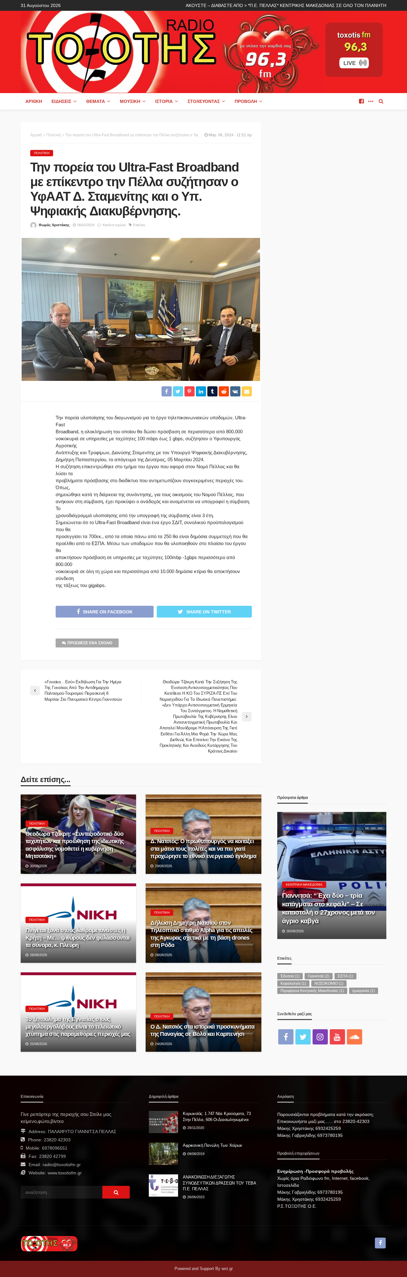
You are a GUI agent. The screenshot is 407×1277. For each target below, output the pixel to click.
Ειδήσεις (61, 101)
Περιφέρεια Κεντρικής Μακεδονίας (312, 991)
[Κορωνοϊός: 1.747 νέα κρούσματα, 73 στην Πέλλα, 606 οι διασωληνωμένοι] (163, 1122)
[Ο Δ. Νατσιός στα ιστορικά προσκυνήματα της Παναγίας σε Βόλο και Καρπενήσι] (203, 1012)
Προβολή (246, 101)
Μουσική (130, 101)
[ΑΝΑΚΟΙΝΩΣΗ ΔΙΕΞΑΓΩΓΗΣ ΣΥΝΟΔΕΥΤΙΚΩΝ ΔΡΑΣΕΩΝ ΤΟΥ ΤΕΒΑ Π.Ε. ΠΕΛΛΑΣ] (163, 1185)
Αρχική (33, 101)
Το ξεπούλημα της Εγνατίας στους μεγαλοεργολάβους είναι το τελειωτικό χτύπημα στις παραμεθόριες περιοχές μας (77, 1026)
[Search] (381, 101)
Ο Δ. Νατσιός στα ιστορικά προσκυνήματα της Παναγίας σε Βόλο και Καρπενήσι (202, 1030)
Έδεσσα (290, 976)
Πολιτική (41, 153)
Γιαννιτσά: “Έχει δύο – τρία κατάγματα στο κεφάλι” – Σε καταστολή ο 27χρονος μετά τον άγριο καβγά (328, 908)
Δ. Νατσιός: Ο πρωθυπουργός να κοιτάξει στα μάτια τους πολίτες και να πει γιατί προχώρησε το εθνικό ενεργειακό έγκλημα (203, 848)
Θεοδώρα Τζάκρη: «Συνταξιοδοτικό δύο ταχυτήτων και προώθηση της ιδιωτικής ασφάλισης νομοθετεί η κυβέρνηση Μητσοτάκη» (74, 845)
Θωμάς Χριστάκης (54, 225)
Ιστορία (164, 101)
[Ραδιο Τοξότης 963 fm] (172, 51)
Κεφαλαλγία (293, 983)
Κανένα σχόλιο (114, 225)
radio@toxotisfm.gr (62, 1164)
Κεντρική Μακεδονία (304, 884)
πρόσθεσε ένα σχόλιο (89, 643)
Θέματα (95, 101)
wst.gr (227, 1268)
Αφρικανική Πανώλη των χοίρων (212, 1145)
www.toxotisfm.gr (65, 1172)
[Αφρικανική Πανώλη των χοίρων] (163, 1154)
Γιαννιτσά (318, 976)
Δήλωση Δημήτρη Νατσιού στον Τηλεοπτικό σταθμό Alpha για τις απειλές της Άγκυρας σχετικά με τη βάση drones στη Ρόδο (201, 934)
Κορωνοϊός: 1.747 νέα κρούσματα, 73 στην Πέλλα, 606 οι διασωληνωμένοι (217, 1116)
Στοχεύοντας (204, 101)
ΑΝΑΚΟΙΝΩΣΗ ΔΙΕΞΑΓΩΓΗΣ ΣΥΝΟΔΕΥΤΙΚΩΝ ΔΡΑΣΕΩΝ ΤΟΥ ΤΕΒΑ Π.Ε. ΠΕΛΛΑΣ (219, 1183)
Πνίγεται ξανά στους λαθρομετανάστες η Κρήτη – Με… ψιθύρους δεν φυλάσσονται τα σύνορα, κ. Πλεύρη (77, 937)
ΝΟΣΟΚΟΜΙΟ (328, 983)
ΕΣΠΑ (345, 976)
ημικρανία (363, 991)
